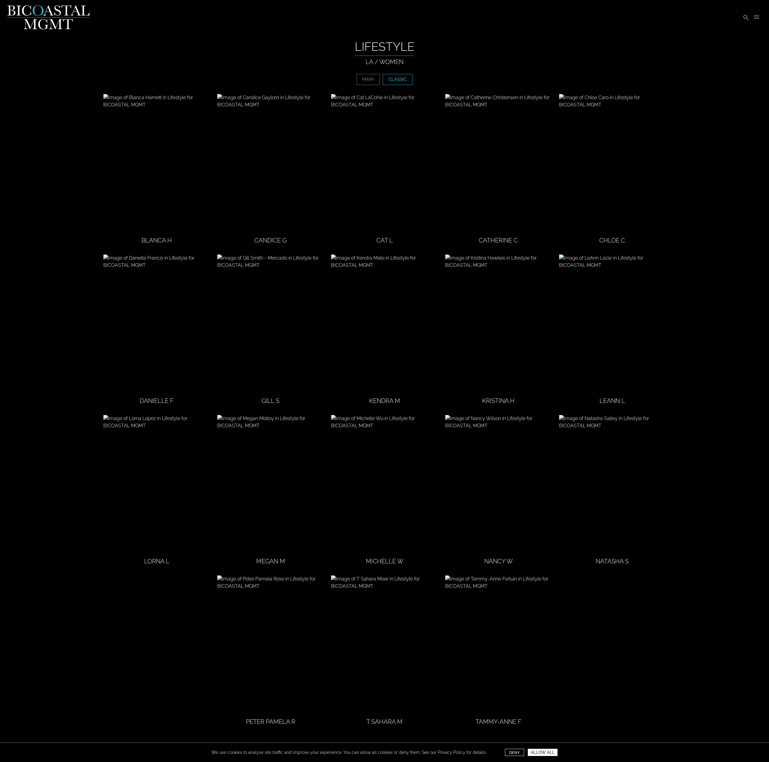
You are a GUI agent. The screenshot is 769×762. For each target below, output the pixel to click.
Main (368, 79)
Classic (397, 79)
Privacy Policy (451, 752)
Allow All (543, 752)
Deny (514, 752)
